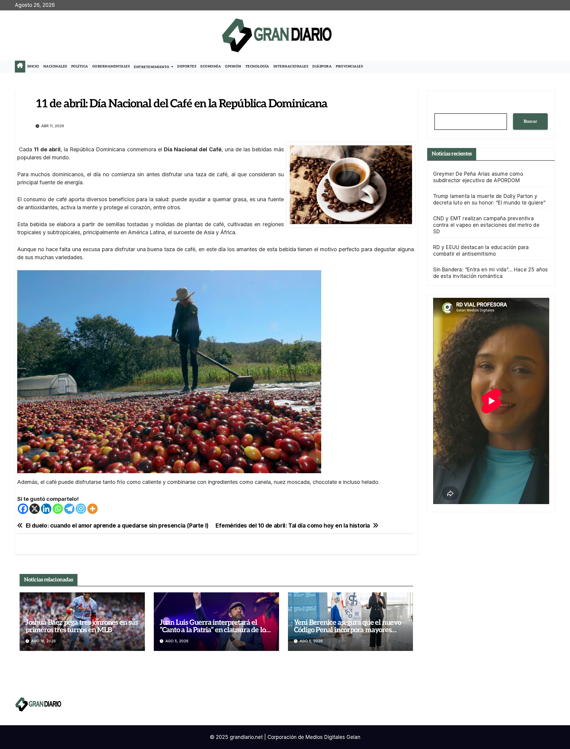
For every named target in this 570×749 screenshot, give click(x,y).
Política (79, 66)
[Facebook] (23, 508)
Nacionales (55, 66)
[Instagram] (81, 508)
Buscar (530, 121)
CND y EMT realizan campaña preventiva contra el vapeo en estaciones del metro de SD (486, 225)
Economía (210, 66)
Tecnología (257, 66)
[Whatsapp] (58, 508)
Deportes (186, 66)
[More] (92, 508)
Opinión (233, 66)
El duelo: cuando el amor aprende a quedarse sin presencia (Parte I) (117, 525)
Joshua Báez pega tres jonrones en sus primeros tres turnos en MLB (82, 626)
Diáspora (322, 66)
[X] (34, 508)
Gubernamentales (111, 66)
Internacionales (290, 66)
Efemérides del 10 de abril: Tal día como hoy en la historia (293, 525)
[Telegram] (69, 508)
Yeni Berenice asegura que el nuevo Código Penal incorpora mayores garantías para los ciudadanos (347, 630)
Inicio (33, 66)
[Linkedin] (46, 508)
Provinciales (349, 66)
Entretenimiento (152, 67)
